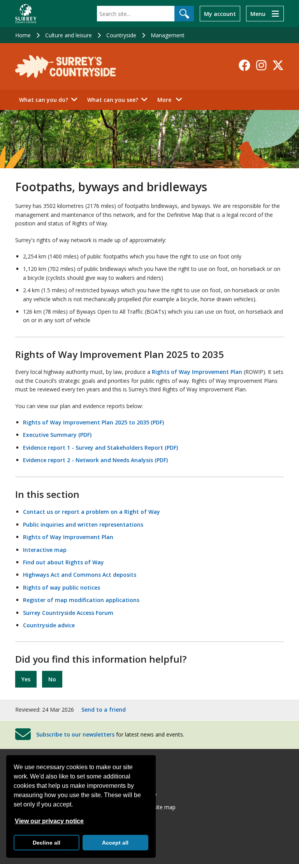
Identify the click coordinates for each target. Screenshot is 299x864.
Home (23, 35)
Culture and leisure (68, 35)
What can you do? (43, 99)
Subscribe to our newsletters (75, 734)
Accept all (115, 843)
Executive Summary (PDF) (57, 434)
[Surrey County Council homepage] (26, 13)
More (171, 99)
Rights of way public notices (61, 587)
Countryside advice (49, 625)
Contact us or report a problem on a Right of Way (91, 511)
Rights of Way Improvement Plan (197, 371)
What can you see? (112, 99)
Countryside (121, 35)
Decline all (46, 843)
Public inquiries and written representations (83, 524)
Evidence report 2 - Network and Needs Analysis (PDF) (95, 460)
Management (168, 35)
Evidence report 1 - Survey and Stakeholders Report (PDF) (100, 447)
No (52, 679)
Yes (25, 679)
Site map (164, 807)
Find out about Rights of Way (63, 562)
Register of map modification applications (81, 600)
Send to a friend (103, 709)
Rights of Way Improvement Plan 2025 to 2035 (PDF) (93, 422)
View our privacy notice (49, 821)
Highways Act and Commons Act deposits (79, 574)
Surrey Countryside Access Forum (68, 612)
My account (220, 13)
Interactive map (45, 549)
